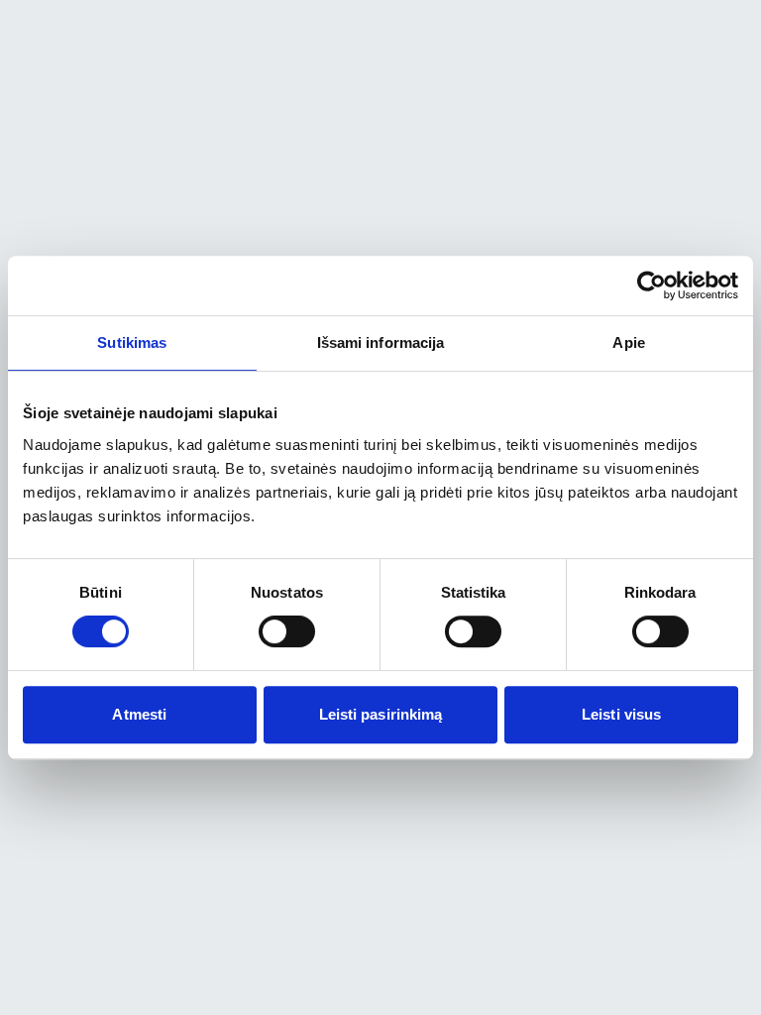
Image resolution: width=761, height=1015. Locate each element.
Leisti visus (621, 714)
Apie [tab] (628, 342)
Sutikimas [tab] (131, 342)
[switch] (287, 631)
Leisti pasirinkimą (381, 714)
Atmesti (139, 714)
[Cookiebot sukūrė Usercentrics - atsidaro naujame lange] (651, 285)
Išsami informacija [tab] (381, 342)
